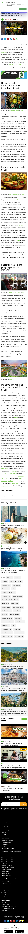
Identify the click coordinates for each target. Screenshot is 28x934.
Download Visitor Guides (7, 867)
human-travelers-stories (7, 618)
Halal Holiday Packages (7, 840)
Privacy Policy (23, 808)
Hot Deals (3, 846)
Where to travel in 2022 (7, 856)
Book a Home (4, 844)
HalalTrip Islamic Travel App (8, 906)
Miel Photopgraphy (14, 194)
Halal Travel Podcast (6, 890)
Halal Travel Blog (5, 889)
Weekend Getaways (19, 636)
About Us (3, 819)
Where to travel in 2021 (7, 854)
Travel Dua (4, 892)
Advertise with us (5, 826)
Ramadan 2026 (5, 904)
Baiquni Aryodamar (14, 292)
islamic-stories (18, 618)
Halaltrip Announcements (18, 607)
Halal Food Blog (14, 603)
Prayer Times (4, 894)
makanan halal (20, 64)
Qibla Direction (5, 881)
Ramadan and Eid (5, 625)
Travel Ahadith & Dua (19, 632)
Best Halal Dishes (16, 585)
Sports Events (17, 629)
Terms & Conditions (9, 810)
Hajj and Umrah (5, 603)
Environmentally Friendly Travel (8, 592)
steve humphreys (14, 110)
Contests (13, 588)
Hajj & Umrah (4, 902)
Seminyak (15, 200)
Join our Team (5, 823)
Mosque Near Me (5, 885)
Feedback (3, 832)
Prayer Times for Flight (7, 883)
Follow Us (3, 824)
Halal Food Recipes (6, 607)
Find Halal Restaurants (7, 887)
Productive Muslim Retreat (8, 908)
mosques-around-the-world (7, 621)
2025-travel (4, 581)
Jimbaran (21, 225)
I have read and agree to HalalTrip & (15, 809)
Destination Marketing (6, 865)
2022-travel (9, 577)
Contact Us (4, 821)
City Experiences (5, 588)
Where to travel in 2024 (7, 859)
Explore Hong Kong (6, 875)
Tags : (3, 577)
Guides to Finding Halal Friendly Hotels (10, 599)
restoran (11, 64)
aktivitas (3, 52)
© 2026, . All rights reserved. (14, 928)
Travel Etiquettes (5, 896)
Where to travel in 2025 (7, 861)
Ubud (18, 240)
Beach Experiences (6, 585)
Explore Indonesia (6, 873)
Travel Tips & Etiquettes (7, 636)
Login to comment (7, 496)
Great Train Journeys (17, 596)
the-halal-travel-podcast (7, 632)
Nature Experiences (20, 621)
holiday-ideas (5, 614)
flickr (22, 110)
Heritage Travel (17, 610)
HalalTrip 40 (4, 910)
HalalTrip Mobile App (6, 610)
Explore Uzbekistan (6, 869)
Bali (2, 45)
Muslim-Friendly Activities (8, 848)
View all (24, 718)
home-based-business (15, 614)
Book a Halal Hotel (6, 842)
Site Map (3, 834)
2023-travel (17, 577)
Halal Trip (8, 19)
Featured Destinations (7, 863)
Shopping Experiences (6, 629)
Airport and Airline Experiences (16, 581)
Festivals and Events (6, 596)
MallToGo (11, 379)
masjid (16, 417)
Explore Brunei (5, 871)
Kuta (8, 200)
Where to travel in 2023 (7, 857)
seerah (13, 625)
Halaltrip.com (11, 928)
